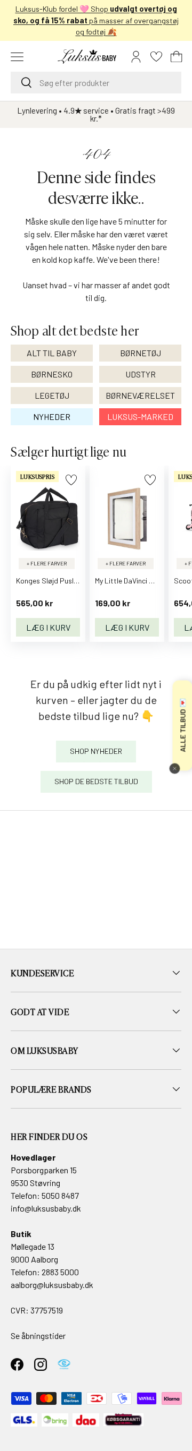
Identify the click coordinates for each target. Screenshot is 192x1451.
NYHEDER (51, 416)
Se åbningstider (38, 1335)
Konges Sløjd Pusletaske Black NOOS (76, 580)
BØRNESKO (52, 374)
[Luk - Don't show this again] (174, 768)
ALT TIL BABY (52, 353)
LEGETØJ (52, 395)
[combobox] (96, 82)
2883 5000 (60, 1272)
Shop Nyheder (96, 750)
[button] (176, 57)
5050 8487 (60, 1195)
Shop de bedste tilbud (96, 781)
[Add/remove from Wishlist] (71, 479)
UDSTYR (140, 374)
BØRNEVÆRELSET (140, 395)
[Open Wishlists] (156, 57)
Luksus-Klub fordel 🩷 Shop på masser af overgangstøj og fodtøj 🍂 (96, 20)
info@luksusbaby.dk (46, 1208)
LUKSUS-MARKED (140, 416)
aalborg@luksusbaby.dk (52, 1285)
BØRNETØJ (140, 353)
